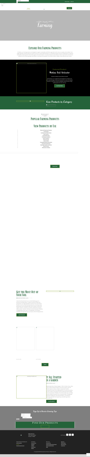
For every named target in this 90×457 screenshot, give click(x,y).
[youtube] (70, 435)
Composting (46, 131)
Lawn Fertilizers (46, 138)
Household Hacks (46, 135)
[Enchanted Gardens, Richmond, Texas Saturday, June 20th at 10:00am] (45, 338)
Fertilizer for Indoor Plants (46, 132)
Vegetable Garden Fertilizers (46, 144)
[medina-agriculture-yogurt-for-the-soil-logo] (21, 435)
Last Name (18, 415)
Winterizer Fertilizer (46, 147)
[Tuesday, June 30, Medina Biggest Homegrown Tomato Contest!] (25, 338)
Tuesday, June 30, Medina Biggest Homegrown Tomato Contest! (24, 354)
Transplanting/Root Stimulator (46, 142)
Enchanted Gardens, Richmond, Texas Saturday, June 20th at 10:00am (45, 354)
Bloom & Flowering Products (46, 130)
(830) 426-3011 (31, 433)
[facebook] (67, 435)
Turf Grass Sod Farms (46, 143)
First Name (18, 414)
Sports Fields (46, 140)
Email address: (19, 417)
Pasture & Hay (46, 139)
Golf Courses (46, 134)
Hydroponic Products (46, 136)
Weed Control (46, 146)
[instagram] (73, 435)
